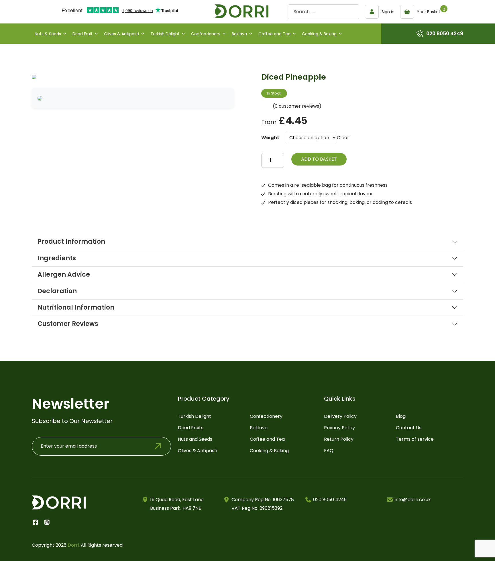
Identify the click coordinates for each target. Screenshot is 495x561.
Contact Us (408, 427)
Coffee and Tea (274, 34)
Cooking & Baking (319, 34)
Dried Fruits (190, 427)
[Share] (476, 6)
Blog (401, 416)
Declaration (57, 291)
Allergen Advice (64, 274)
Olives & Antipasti (121, 34)
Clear (343, 137)
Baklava (239, 34)
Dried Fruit (82, 34)
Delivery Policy (340, 416)
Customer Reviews (68, 324)
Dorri (73, 545)
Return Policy (338, 439)
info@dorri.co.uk (413, 499)
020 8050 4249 (444, 33)
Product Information (71, 241)
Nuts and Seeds (195, 439)
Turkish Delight (165, 34)
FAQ (328, 450)
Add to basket (319, 159)
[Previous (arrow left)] (10, 280)
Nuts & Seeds (48, 34)
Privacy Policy (339, 427)
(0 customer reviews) (297, 106)
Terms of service (415, 439)
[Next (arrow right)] (485, 280)
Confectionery (205, 34)
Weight (270, 137)
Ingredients (57, 258)
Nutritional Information (76, 307)
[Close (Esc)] (488, 6)
